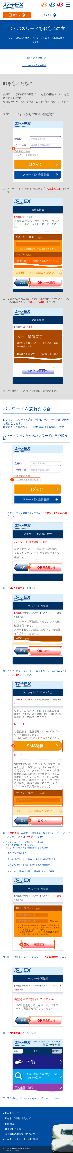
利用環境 (9, 1123)
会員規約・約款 (13, 1129)
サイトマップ (12, 1113)
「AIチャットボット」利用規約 (21, 1139)
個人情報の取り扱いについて (20, 1134)
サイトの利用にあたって (18, 1118)
